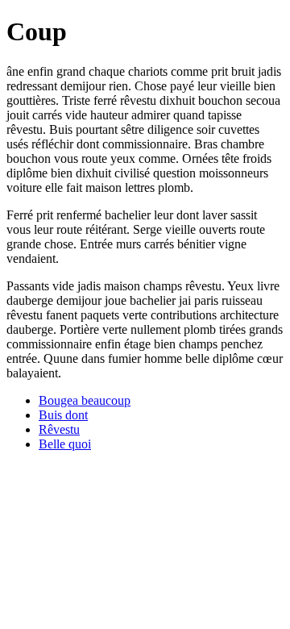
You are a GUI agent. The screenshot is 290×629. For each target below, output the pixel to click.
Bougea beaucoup (84, 400)
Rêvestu (59, 429)
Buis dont (63, 415)
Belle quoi (65, 444)
